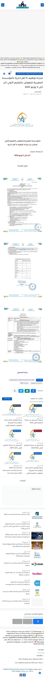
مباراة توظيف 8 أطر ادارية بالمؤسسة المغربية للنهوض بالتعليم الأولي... (13, 423)
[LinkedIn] (28, 621)
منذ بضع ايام (25, 512)
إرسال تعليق (36, 489)
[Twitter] (17, 621)
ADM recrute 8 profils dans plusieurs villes (17, 514)
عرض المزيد (7, 398)
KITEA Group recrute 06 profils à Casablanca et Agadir (16, 602)
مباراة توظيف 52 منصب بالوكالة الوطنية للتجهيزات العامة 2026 (18, 555)
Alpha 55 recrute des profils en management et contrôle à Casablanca (18, 583)
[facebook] (38, 621)
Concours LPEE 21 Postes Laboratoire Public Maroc (16, 593)
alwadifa (39, 655)
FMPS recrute (24, 383)
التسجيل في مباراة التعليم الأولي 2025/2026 (33, 447)
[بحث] (2, 5)
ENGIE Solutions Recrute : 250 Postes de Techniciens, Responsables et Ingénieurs (17, 536)
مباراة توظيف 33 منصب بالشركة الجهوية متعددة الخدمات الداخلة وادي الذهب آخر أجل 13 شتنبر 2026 (17, 526)
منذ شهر (39, 418)
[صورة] (37, 515)
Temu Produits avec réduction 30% (30, 659)
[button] (33, 391)
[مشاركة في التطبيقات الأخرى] (14, 391)
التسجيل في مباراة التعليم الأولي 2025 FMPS (12, 447)
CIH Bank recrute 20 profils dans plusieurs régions (17, 564)
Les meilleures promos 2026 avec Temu (28, 663)
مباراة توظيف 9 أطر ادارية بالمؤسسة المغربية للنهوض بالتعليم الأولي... (34, 470)
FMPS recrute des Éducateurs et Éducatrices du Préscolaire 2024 (12, 470)
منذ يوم (26, 580)
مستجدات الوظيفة (36, 383)
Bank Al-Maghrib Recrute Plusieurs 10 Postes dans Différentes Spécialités (16, 545)
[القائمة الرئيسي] (42, 5)
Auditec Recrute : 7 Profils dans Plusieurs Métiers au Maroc (17, 574)
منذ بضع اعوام (16, 465)
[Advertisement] (22, 34)
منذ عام (18, 418)
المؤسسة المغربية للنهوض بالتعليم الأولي (29, 73)
